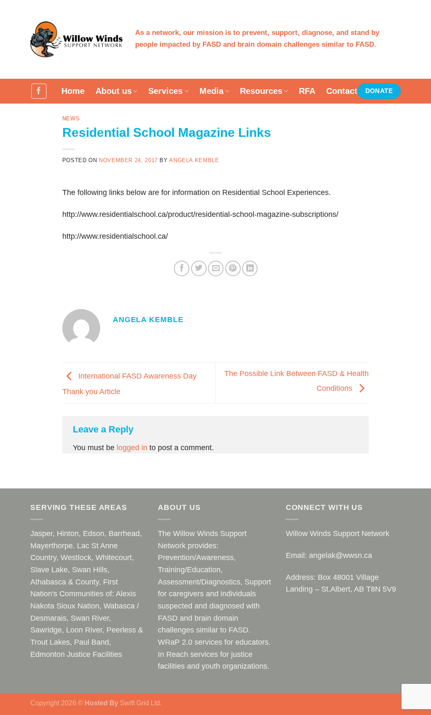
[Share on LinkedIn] (250, 268)
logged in (132, 447)
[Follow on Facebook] (39, 91)
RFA (307, 91)
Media (211, 91)
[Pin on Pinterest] (233, 268)
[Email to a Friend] (215, 268)
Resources (261, 91)
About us (114, 91)
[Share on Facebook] (181, 268)
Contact (341, 91)
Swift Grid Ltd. (140, 703)
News (71, 119)
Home (73, 91)
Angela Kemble (194, 160)
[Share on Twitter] (199, 268)
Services (165, 91)
